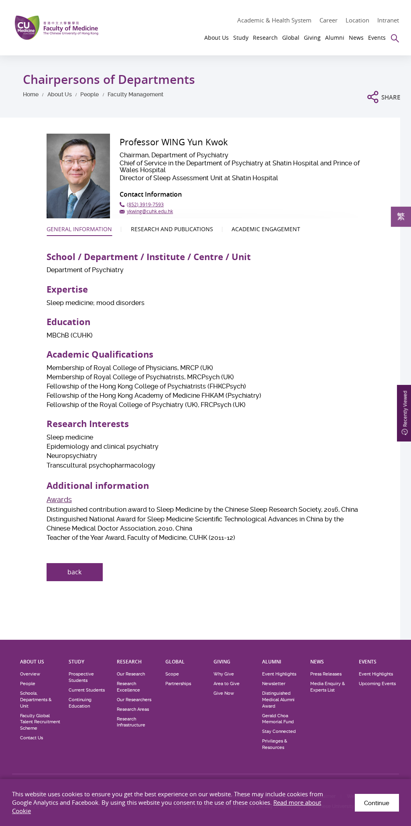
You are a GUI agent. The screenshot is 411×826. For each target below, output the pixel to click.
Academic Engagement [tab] (266, 229)
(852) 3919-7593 (145, 204)
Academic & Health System (274, 20)
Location (357, 20)
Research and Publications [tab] (172, 229)
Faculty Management (135, 94)
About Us (59, 94)
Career (328, 20)
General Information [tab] (79, 229)
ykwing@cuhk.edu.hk (150, 211)
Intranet (388, 20)
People (89, 94)
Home (31, 94)
